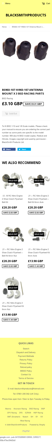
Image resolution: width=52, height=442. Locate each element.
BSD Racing (34, 408)
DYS (21, 412)
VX (41, 416)
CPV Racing (12, 412)
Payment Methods (26, 356)
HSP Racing (38, 412)
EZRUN (28, 412)
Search (26, 348)
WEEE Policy (26, 370)
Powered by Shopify (37, 424)
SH (32, 416)
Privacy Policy (26, 363)
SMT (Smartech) (13, 416)
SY (37, 416)
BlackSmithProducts (26, 15)
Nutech (25, 416)
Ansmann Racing (20, 408)
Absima (8, 408)
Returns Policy (26, 359)
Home (4, 26)
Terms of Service (26, 378)
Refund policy (26, 367)
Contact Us (26, 374)
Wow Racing (25, 420)
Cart (48, 3)
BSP (43, 408)
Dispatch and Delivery (26, 352)
